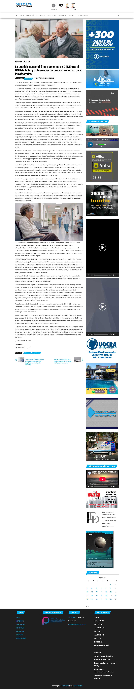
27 (101, 599)
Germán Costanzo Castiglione (45, 78)
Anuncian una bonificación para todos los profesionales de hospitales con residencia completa (34, 362)
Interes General (36, 352)
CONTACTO (72, 15)
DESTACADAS (41, 15)
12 (97, 592)
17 (87, 596)
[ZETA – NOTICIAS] (16, 15)
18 (92, 596)
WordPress (66, 686)
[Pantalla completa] (117, 275)
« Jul (87, 606)
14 (106, 592)
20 (101, 596)
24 (87, 599)
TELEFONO (71, 617)
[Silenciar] (114, 275)
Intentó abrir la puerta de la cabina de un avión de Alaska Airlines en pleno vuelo (62, 361)
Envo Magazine (78, 686)
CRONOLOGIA (62, 15)
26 (97, 599)
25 (92, 599)
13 (101, 592)
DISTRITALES (52, 15)
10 (87, 592)
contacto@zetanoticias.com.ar (77, 624)
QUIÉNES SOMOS (83, 15)
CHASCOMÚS (30, 15)
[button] (102, 79)
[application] (102, 79)
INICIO (22, 15)
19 (97, 596)
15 (111, 592)
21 (106, 596)
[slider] (101, 334)
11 (92, 592)
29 (111, 599)
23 (115, 596)
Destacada (27, 352)
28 (106, 599)
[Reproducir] (88, 275)
